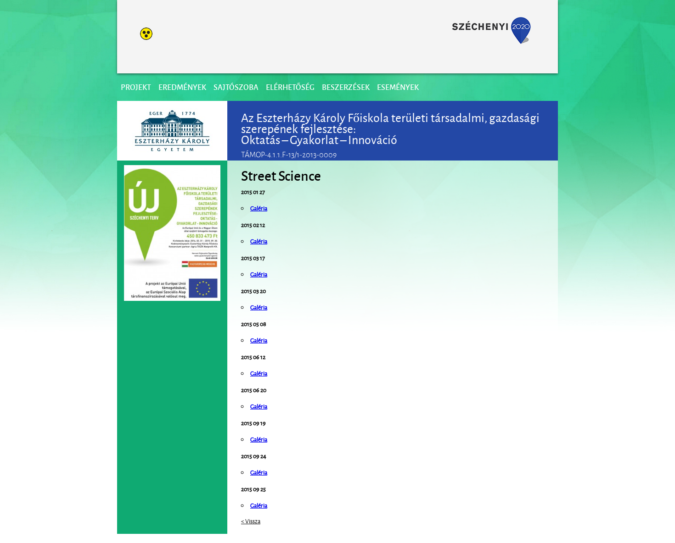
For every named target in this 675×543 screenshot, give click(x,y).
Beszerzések (346, 87)
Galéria (258, 339)
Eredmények (182, 87)
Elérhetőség (290, 87)
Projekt (136, 87)
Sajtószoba (236, 87)
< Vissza (250, 520)
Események (398, 87)
